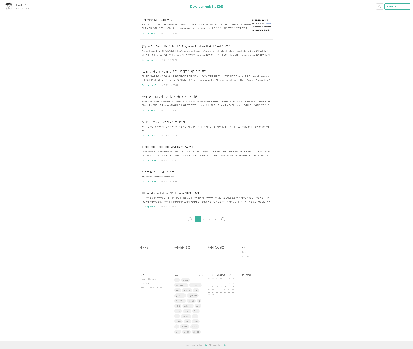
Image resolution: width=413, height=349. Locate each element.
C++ (177, 332)
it (199, 301)
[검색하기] (379, 6)
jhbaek (19, 5)
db (177, 280)
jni (177, 316)
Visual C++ (195, 285)
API (196, 290)
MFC (187, 321)
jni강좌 (185, 280)
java (198, 306)
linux (178, 311)
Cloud (186, 332)
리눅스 (178, 321)
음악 (177, 290)
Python (184, 327)
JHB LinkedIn (145, 283)
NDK (178, 306)
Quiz (196, 311)
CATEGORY (392, 6)
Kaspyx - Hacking (148, 279)
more (201, 275)
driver (187, 311)
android (186, 316)
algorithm (193, 296)
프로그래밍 (180, 301)
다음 (223, 219)
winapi (195, 327)
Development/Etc (150, 33)
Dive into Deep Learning (151, 287)
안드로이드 (180, 296)
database (188, 306)
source (196, 332)
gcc (195, 316)
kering (191, 301)
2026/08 (221, 274)
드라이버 (187, 290)
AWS (196, 321)
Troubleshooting (182, 285)
